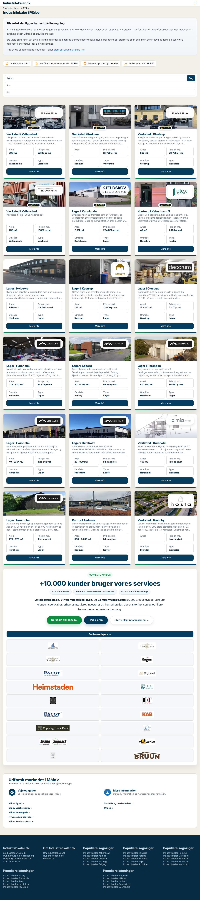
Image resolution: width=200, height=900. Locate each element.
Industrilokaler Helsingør (175, 861)
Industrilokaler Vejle (133, 861)
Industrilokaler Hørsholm (175, 858)
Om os (107, 807)
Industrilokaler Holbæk (115, 881)
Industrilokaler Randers (135, 853)
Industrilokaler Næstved (175, 864)
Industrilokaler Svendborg (116, 887)
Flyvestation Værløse (20, 817)
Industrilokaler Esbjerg (95, 864)
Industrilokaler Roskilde (135, 864)
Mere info (34, 171)
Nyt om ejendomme (53, 855)
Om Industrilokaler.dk (54, 853)
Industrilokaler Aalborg (95, 861)
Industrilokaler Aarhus (94, 855)
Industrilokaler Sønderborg (117, 884)
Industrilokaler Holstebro (16, 884)
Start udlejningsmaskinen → (132, 620)
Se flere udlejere (100, 634)
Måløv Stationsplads (20, 821)
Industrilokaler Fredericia (16, 878)
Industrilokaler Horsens (135, 858)
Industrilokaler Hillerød (115, 878)
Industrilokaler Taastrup (15, 887)
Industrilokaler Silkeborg (176, 855)
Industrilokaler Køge (13, 881)
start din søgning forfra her (69, 49)
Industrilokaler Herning (175, 853)
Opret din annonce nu (64, 620)
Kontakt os (48, 858)
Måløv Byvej (15, 803)
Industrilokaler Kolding (134, 855)
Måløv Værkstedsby (19, 807)
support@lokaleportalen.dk (17, 858)
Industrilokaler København (96, 853)
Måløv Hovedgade (18, 812)
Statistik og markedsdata (117, 803)
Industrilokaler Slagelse (115, 875)
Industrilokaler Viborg (14, 875)
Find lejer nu (96, 620)
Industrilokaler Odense (95, 858)
